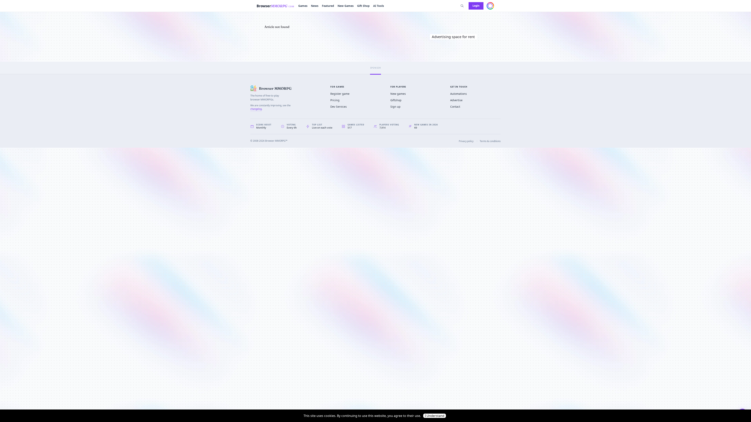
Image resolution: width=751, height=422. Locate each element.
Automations (458, 94)
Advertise (456, 100)
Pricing (335, 100)
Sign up (395, 106)
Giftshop (396, 100)
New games (398, 94)
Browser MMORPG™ (276, 140)
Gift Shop (363, 6)
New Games (346, 6)
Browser (275, 6)
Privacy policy (466, 141)
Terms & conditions (490, 141)
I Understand (434, 416)
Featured (328, 6)
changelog (256, 109)
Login (476, 5)
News (314, 6)
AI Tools (378, 6)
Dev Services (338, 106)
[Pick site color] (490, 6)
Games (302, 6)
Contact (455, 106)
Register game (339, 94)
